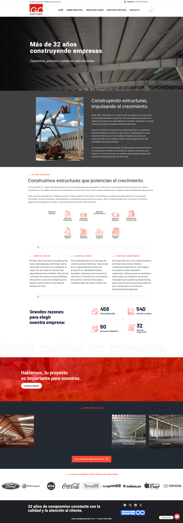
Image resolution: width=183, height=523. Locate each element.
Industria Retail (115, 237)
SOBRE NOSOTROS (75, 10)
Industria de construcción (131, 219)
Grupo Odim (102, 519)
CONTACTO (134, 10)
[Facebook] (125, 505)
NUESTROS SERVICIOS (116, 10)
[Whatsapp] (140, 505)
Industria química (99, 237)
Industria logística (115, 219)
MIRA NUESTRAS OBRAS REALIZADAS (90, 459)
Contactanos (31, 386)
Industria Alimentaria (67, 219)
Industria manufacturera (99, 212)
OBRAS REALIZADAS (95, 10)
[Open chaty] (177, 516)
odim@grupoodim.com (85, 519)
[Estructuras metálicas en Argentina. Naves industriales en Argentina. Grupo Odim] (36, 10)
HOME (60, 10)
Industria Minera (67, 237)
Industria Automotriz (83, 219)
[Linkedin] (135, 505)
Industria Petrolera (83, 237)
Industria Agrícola (51, 212)
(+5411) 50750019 (141, 2)
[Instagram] (130, 505)
